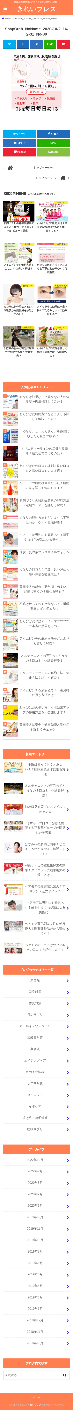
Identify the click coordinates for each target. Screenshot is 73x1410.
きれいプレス (36, 9)
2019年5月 (35, 1274)
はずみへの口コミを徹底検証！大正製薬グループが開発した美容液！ (45, 827)
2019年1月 (35, 1308)
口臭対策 (35, 991)
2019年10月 (35, 1240)
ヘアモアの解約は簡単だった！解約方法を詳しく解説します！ (44, 485)
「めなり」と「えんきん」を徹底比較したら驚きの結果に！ (44, 433)
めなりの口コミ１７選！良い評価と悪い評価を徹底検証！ (44, 571)
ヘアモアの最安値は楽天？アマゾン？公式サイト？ (45, 889)
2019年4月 (35, 1286)
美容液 (35, 1049)
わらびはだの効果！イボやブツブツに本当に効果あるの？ (44, 623)
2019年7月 (35, 1251)
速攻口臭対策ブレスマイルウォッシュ (44, 554)
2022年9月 (35, 1171)
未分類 (35, 980)
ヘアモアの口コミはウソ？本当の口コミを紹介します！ (45, 947)
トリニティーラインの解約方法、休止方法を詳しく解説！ (44, 675)
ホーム (36, 1397)
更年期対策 (35, 1083)
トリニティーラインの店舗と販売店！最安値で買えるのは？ (44, 451)
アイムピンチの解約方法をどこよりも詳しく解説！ (44, 641)
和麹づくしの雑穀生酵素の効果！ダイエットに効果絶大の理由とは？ (45, 870)
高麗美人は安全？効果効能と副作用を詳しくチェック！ (44, 727)
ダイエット (35, 1094)
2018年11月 (35, 1331)
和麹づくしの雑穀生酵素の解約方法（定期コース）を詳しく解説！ (44, 503)
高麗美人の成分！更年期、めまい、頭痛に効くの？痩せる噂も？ (44, 589)
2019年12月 (35, 1217)
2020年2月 (35, 1194)
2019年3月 (35, 1297)
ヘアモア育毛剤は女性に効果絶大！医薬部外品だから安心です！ (45, 928)
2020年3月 (35, 1182)
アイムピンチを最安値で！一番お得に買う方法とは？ (44, 692)
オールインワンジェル (35, 1026)
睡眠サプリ (35, 1129)
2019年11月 (35, 1228)
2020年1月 (35, 1205)
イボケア (35, 1106)
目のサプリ (35, 1014)
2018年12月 (35, 1320)
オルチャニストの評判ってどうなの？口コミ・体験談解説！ (44, 658)
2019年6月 (35, 1263)
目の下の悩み (35, 1072)
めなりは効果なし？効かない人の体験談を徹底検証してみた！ (44, 399)
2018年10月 (35, 1343)
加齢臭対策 (35, 1037)
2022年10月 (35, 1160)
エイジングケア (35, 1060)
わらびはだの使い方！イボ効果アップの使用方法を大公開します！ (44, 710)
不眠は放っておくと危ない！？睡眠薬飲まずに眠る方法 (44, 606)
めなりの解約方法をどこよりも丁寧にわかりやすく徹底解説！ (44, 520)
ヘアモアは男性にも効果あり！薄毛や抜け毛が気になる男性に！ (44, 537)
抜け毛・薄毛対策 (35, 1118)
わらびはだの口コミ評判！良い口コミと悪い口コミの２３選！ (44, 468)
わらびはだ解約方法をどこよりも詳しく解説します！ (44, 416)
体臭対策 (35, 1003)
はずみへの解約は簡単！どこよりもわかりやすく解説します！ (45, 848)
